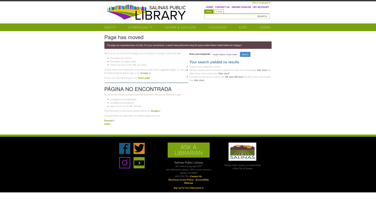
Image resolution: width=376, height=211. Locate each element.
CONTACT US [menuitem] (222, 7)
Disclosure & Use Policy (180, 179)
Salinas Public (167, 8)
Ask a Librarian (188, 150)
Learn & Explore (180, 27)
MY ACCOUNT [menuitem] (261, 7)
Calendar (218, 27)
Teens (264, 27)
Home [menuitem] (209, 7)
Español (109, 120)
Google (155, 110)
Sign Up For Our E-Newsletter (188, 188)
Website (210, 11)
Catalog (219, 12)
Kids (243, 27)
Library (160, 15)
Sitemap (188, 183)
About (110, 27)
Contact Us (196, 176)
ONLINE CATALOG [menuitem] (241, 7)
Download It (141, 27)
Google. (145, 73)
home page (144, 77)
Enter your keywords (200, 53)
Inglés (107, 123)
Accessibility (202, 179)
